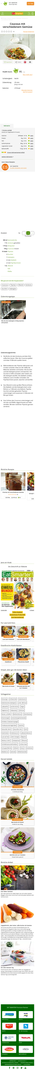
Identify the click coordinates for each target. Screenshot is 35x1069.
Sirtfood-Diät (12, 699)
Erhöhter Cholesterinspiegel (10, 721)
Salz (9, 268)
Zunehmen (29, 748)
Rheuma (24, 740)
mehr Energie (15, 736)
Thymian (10, 251)
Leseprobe (4, 610)
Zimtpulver (11, 246)
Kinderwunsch (14, 733)
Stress (22, 748)
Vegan (22, 706)
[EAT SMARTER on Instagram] (17, 1068)
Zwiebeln (13, 260)
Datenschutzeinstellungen (10, 1062)
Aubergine (11, 257)
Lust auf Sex (5, 736)
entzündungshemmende (19, 718)
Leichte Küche (14, 706)
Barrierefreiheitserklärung (13, 1064)
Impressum (12, 1061)
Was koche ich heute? (17, 822)
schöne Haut (23, 744)
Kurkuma (11, 243)
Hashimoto (5, 733)
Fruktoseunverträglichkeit (9, 725)
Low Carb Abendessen (23, 639)
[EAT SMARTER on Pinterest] (13, 1068)
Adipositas (14, 710)
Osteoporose (16, 740)
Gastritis (21, 725)
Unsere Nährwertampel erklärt (16, 152)
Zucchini (10, 254)
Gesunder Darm (6, 729)
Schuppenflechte (6, 748)
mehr (31, 135)
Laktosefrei (5, 706)
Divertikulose (27, 714)
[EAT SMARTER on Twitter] (21, 1068)
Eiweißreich (8, 662)
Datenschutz (22, 1061)
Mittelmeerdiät (22, 752)
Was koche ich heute (8, 686)
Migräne (23, 736)
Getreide (13, 752)
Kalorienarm (22, 699)
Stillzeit (16, 748)
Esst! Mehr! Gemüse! (7, 891)
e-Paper (32, 610)
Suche (29, 14)
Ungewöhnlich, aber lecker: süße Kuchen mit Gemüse (16, 925)
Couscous (11, 249)
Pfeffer (10, 271)
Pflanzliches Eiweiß (23, 662)
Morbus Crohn (6, 740)
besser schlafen (6, 714)
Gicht (25, 729)
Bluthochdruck (17, 714)
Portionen (28, 236)
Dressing (4, 699)
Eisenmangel (5, 718)
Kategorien (27, 1064)
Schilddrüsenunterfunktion (9, 744)
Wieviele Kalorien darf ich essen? (26, 91)
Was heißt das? (27, 75)
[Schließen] (1, 3)
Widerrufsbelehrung (26, 1062)
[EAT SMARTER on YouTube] (25, 1068)
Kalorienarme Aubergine (9, 703)
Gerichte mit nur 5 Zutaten (17, 855)
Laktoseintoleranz (26, 733)
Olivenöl (10, 266)
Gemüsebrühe (12, 240)
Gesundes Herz (17, 729)
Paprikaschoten (16, 263)
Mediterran (5, 752)
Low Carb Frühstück (8, 639)
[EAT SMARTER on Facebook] (9, 1068)
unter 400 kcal (22, 703)
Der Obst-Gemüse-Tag (7, 967)
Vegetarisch (5, 710)
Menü (2, 14)
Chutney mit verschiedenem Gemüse (13, 492)
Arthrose (21, 710)
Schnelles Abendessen (17, 789)
